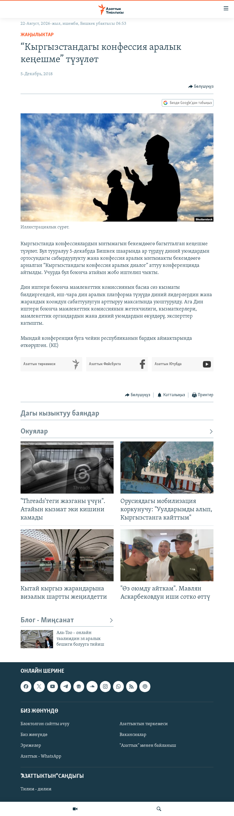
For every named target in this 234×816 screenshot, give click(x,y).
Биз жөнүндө (34, 735)
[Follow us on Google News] (78, 686)
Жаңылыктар (37, 35)
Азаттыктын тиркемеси (144, 724)
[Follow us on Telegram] (65, 686)
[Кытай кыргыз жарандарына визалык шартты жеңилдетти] (67, 555)
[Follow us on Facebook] (26, 686)
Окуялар (34, 431)
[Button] (201, 86)
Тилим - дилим (36, 789)
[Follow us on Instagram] (105, 686)
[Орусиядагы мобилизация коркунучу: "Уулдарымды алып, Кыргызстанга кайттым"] (166, 467)
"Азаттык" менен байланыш (148, 745)
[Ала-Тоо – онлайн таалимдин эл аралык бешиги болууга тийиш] (37, 639)
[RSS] (131, 686)
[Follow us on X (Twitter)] (39, 686)
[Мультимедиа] (75, 809)
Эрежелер (31, 745)
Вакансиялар (133, 735)
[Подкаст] (144, 686)
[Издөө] (159, 809)
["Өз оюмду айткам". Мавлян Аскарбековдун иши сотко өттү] (166, 555)
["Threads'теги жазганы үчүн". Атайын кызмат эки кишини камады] (67, 467)
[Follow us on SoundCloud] (91, 686)
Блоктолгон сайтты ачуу (45, 724)
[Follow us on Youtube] (52, 686)
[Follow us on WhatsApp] (118, 686)
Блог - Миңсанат (47, 620)
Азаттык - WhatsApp (41, 756)
